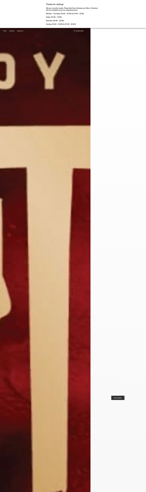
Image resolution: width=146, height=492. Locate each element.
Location (11, 31)
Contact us (20, 31)
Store (4, 31)
